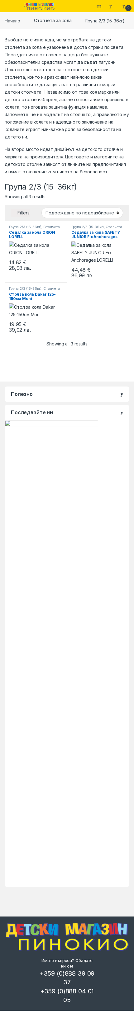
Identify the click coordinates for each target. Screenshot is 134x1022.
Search (99, 5)
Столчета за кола (53, 20)
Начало (12, 20)
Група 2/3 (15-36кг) (25, 227)
